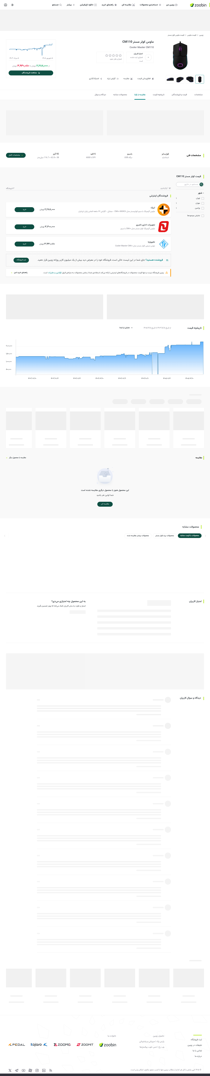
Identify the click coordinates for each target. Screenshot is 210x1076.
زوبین (201, 35)
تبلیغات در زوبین (195, 1045)
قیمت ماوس (191, 35)
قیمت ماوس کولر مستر (176, 35)
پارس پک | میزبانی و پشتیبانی (151, 1041)
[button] (89, 209)
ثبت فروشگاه (196, 1040)
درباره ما (198, 1056)
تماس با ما (197, 1051)
